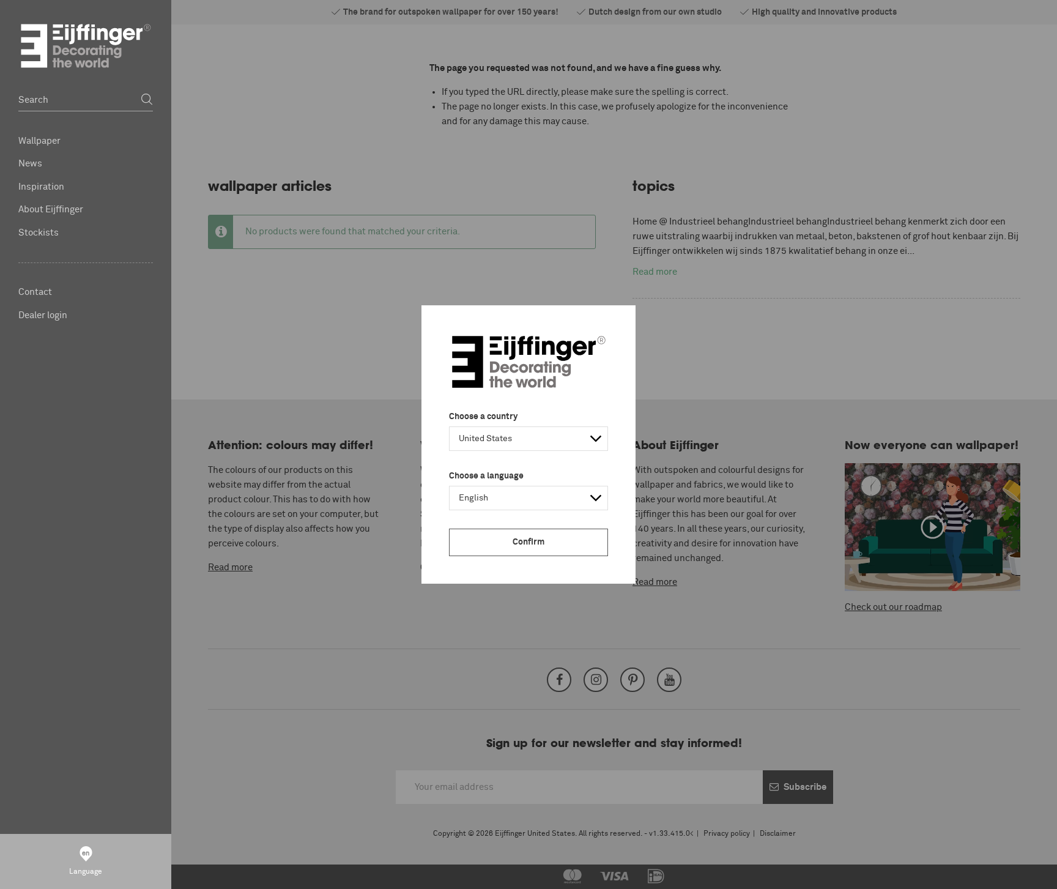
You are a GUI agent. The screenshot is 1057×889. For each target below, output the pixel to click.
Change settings (175, 873)
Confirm (528, 542)
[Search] (147, 100)
